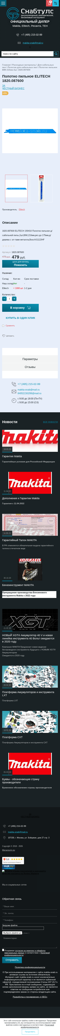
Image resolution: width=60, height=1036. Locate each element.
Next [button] (57, 188)
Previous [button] (3, 188)
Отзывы (30, 367)
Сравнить (10, 325)
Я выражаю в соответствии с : (27, 953)
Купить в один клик (20, 317)
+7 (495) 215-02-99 (31, 34)
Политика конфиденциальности (30, 967)
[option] (30, 130)
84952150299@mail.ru (29, 393)
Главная (6, 65)
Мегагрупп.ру (8, 850)
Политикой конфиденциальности (37, 1026)
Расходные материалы (24, 65)
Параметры (30, 359)
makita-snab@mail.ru (33, 43)
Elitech (22, 209)
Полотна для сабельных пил (22, 67)
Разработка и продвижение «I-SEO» (30, 997)
